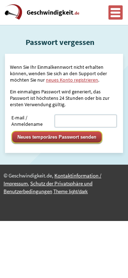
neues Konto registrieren (72, 80)
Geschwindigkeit (53, 12)
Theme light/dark (70, 191)
